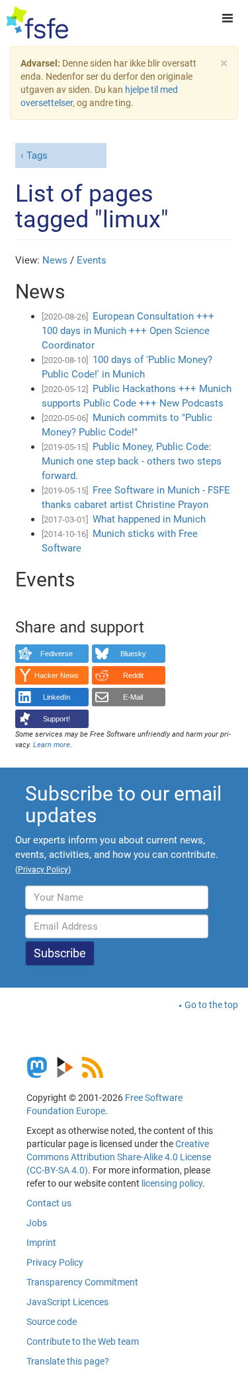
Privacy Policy (54, 1262)
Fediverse (56, 654)
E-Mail (133, 697)
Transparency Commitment (82, 1282)
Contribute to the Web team (82, 1341)
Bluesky (133, 654)
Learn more (51, 745)
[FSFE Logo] (37, 23)
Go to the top (211, 1005)
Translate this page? (67, 1361)
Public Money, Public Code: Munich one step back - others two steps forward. (132, 461)
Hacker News (56, 675)
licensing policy (172, 1183)
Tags (37, 155)
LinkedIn (56, 697)
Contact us (48, 1203)
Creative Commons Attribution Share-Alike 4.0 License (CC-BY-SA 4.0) (118, 1157)
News (54, 260)
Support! (56, 719)
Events (91, 260)
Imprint (41, 1242)
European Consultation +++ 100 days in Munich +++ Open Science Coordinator (128, 330)
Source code (51, 1321)
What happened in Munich (149, 519)
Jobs (36, 1223)
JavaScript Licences (67, 1302)
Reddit (133, 675)
